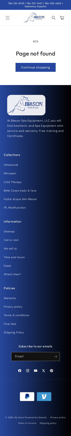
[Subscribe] (55, 356)
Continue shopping (35, 67)
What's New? (12, 274)
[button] (7, 18)
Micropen (10, 173)
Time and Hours (14, 257)
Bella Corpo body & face (20, 190)
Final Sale (10, 324)
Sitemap (9, 231)
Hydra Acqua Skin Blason (20, 199)
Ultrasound (11, 164)
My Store (19, 417)
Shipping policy (48, 423)
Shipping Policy (14, 332)
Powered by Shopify (36, 417)
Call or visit (11, 240)
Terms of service (27, 423)
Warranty (10, 298)
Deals (7, 265)
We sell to (10, 248)
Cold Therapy (13, 182)
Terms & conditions (16, 315)
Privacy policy (13, 306)
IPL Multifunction (15, 207)
